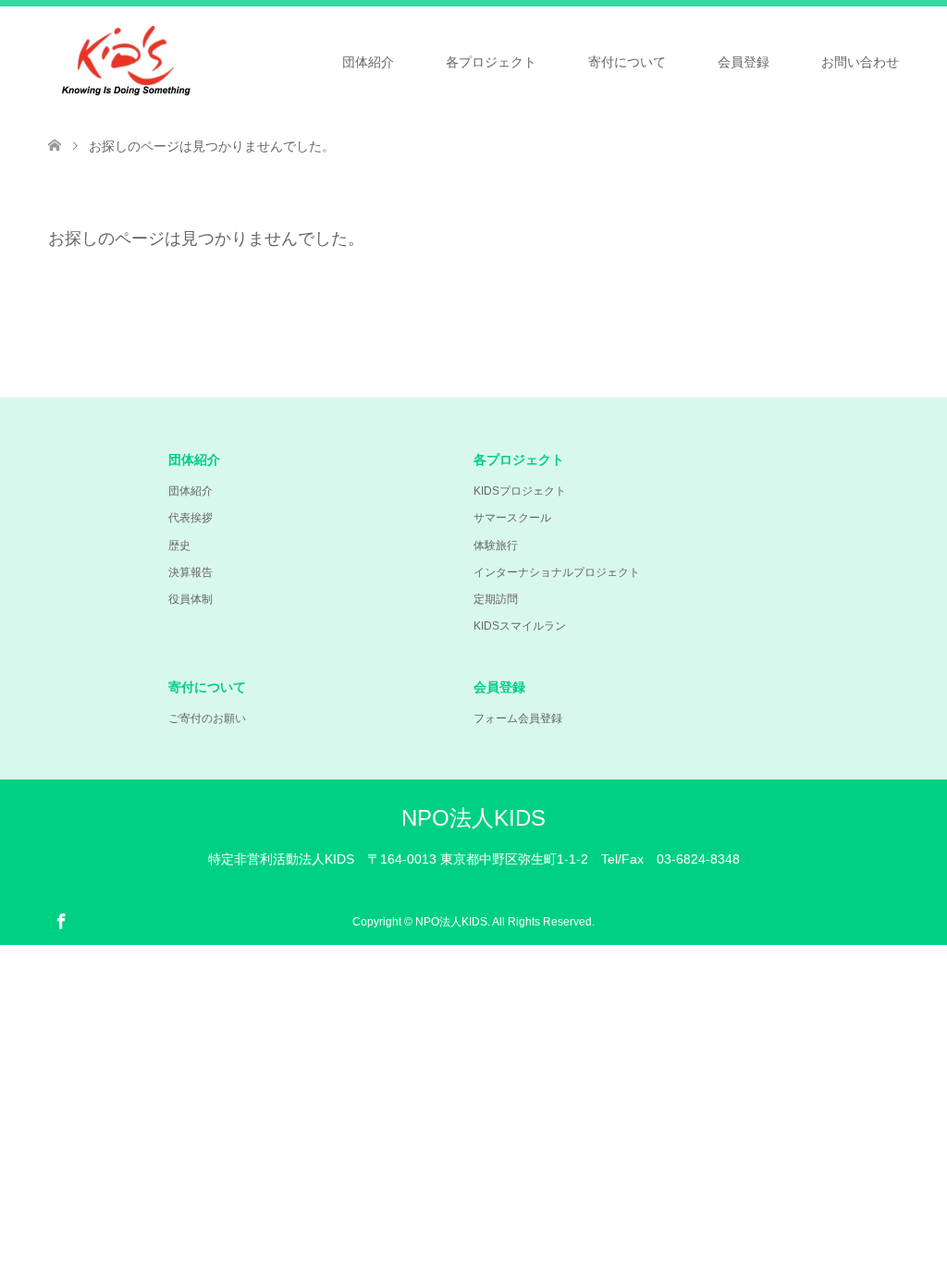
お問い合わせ (860, 62)
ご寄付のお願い (207, 718)
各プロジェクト (491, 62)
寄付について (627, 62)
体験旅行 (496, 545)
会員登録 (743, 62)
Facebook (61, 920)
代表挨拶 (190, 517)
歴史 (179, 545)
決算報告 (190, 572)
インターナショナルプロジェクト (557, 572)
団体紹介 (368, 62)
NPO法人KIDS (473, 817)
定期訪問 (496, 599)
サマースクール (512, 517)
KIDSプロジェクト (520, 490)
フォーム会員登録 (518, 718)
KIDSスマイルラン (520, 625)
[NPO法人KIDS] (201, 60)
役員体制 (190, 599)
